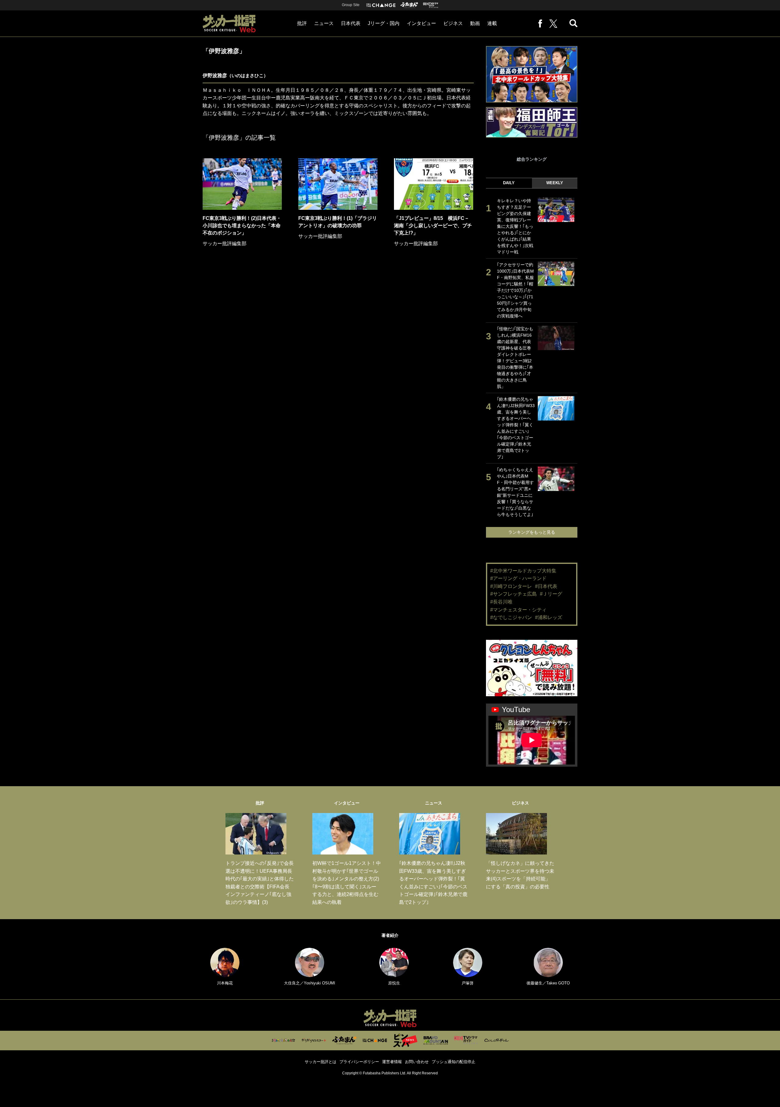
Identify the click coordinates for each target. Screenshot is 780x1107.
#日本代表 (546, 586)
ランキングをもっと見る (531, 532)
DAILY (509, 183)
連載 (492, 23)
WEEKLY (554, 183)
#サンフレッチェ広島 (513, 593)
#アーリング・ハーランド (518, 578)
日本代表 (350, 23)
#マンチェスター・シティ (518, 609)
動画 (475, 23)
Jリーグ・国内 (383, 23)
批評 (302, 23)
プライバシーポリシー (359, 1061)
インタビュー (421, 23)
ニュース (324, 23)
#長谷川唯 (501, 601)
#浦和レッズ (548, 617)
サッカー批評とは (320, 1061)
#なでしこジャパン (511, 617)
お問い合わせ (417, 1061)
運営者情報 (392, 1061)
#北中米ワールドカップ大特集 (523, 570)
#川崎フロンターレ (511, 586)
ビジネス (453, 23)
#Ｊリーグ (551, 593)
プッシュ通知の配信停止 (453, 1061)
